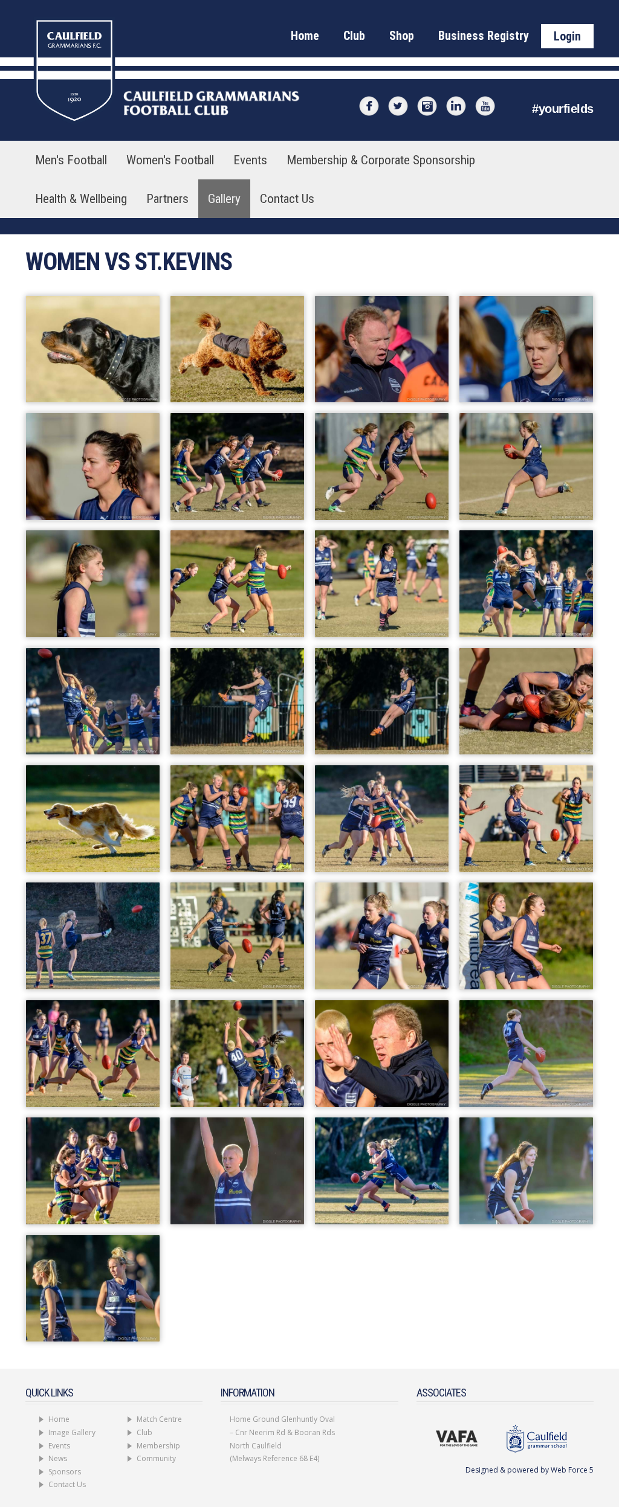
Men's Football (71, 160)
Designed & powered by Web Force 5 (529, 1470)
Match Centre (159, 1419)
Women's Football (170, 160)
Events (250, 160)
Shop (401, 35)
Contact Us (287, 198)
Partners (167, 198)
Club (354, 35)
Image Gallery (72, 1432)
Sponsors (64, 1472)
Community (156, 1458)
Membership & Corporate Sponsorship (381, 160)
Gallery (224, 198)
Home (305, 35)
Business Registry (483, 35)
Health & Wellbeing (81, 198)
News (57, 1458)
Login (567, 36)
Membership (158, 1446)
